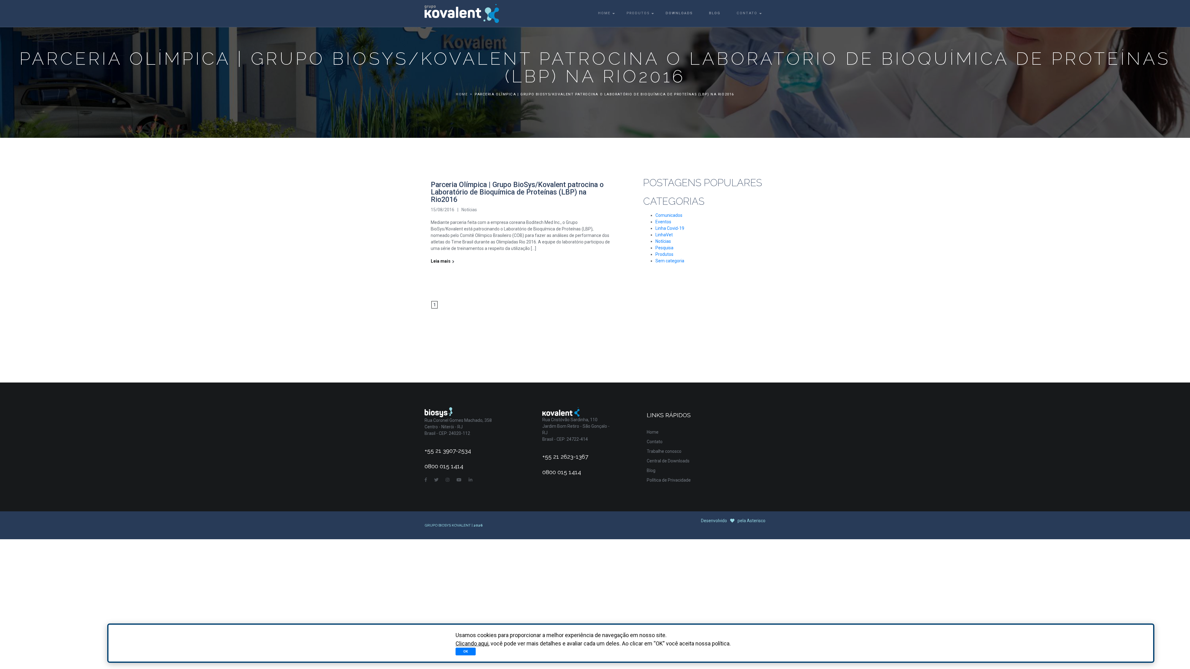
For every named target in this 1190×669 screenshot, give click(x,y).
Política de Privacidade (669, 480)
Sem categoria (669, 260)
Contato (747, 13)
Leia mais (441, 261)
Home (604, 13)
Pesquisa (664, 247)
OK (465, 651)
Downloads (679, 13)
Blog (715, 13)
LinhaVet (664, 234)
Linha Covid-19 (669, 228)
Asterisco (756, 520)
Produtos (638, 13)
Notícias (469, 209)
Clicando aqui (472, 643)
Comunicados (668, 215)
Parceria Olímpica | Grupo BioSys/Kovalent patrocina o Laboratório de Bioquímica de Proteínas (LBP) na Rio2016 (517, 192)
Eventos (663, 221)
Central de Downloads (668, 460)
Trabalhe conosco (664, 451)
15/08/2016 (442, 209)
